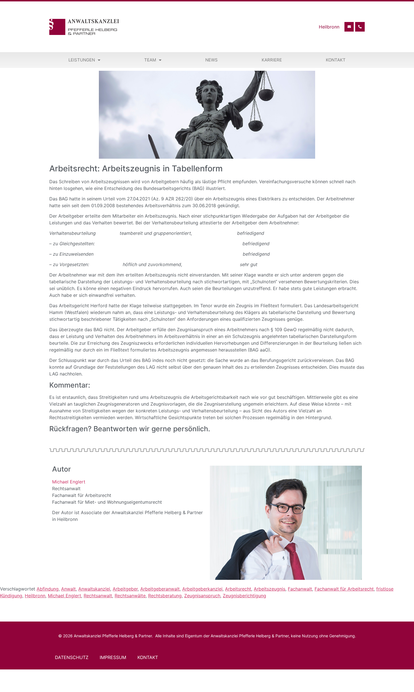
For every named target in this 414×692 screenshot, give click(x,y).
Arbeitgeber (125, 589)
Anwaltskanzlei (94, 589)
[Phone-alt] (360, 27)
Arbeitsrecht (238, 589)
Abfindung (48, 589)
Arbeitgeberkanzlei (202, 589)
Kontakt (336, 60)
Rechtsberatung (165, 595)
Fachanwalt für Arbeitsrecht (344, 589)
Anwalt (68, 589)
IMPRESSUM (113, 657)
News (211, 60)
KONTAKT (147, 657)
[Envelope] (349, 27)
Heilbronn (35, 595)
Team (150, 60)
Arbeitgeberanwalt (160, 589)
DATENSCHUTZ (71, 657)
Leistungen (81, 60)
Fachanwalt (300, 589)
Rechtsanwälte (130, 595)
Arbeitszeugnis (269, 589)
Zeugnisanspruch (202, 595)
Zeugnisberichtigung (244, 595)
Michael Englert (68, 482)
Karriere (272, 60)
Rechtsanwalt (98, 595)
